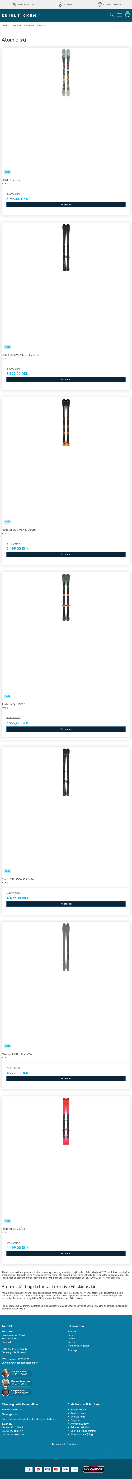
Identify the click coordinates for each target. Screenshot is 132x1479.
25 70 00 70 (21, 1393)
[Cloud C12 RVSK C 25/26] (66, 811)
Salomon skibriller (80, 1427)
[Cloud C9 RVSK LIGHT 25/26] (66, 287)
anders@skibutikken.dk (115, 1306)
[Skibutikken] (22, 15)
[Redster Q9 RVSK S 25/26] (66, 461)
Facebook (60, 1444)
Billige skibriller (78, 1409)
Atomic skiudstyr (80, 1423)
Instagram (74, 1444)
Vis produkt (66, 205)
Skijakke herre (78, 1416)
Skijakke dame (78, 1413)
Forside (72, 1331)
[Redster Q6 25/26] (66, 636)
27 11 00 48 (21, 1374)
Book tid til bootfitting (83, 1430)
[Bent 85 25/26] (66, 112)
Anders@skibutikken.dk (14, 1352)
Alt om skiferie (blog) (82, 1434)
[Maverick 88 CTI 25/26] (66, 986)
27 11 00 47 (21, 1383)
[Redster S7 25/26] (66, 1160)
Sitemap (72, 1350)
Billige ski (75, 1420)
